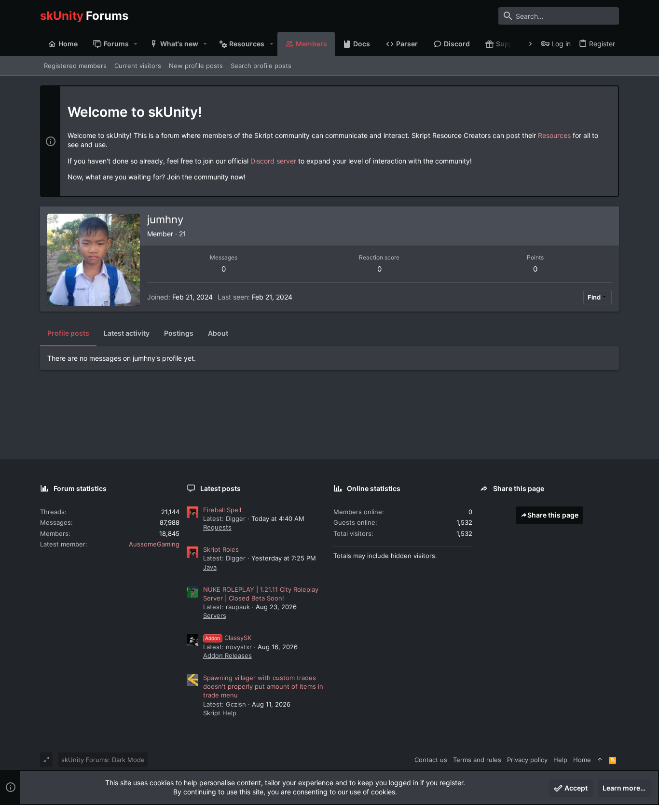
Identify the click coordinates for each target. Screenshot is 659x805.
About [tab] (218, 333)
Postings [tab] (178, 333)
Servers (214, 615)
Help (560, 760)
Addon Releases (227, 655)
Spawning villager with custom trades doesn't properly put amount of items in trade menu (263, 686)
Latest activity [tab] (127, 333)
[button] (136, 44)
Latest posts (220, 488)
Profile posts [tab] (68, 333)
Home (582, 760)
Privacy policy (527, 760)
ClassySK (228, 637)
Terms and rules (477, 760)
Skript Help (219, 713)
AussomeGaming (154, 544)
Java (210, 567)
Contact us (430, 760)
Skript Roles (221, 549)
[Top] (600, 759)
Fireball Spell (222, 510)
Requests (217, 527)
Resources (554, 135)
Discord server (273, 161)
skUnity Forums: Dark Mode (103, 760)
